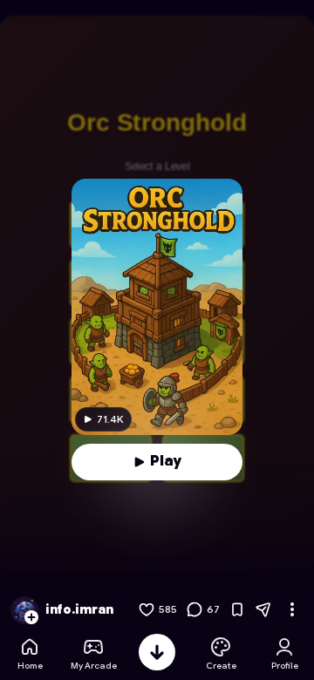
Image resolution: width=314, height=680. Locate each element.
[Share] (263, 609)
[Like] (146, 609)
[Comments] (194, 609)
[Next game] (157, 652)
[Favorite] (237, 609)
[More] (292, 609)
